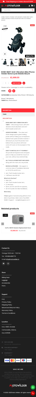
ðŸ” (5, 54)
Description (7, 110)
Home (3, 17)
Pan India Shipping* (11, 347)
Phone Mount (13, 100)
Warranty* (8, 353)
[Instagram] (8, 263)
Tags (4, 114)
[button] (9, 91)
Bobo (6, 100)
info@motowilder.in (12, 259)
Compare (23, 83)
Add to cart (16, 83)
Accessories (13, 95)
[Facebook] (3, 263)
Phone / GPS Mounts (16, 17)
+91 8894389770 (10, 256)
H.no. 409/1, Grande (8, 327)
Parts (7, 17)
